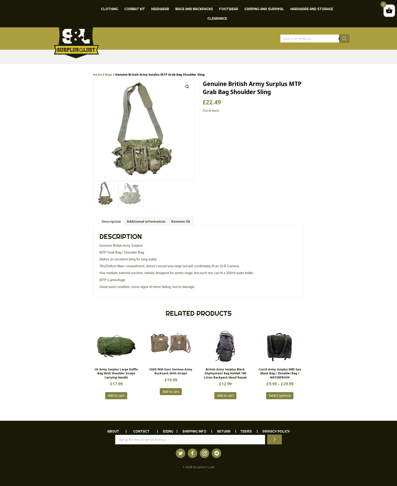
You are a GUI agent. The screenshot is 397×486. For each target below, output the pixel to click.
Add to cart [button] (116, 395)
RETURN (223, 431)
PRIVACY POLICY (276, 431)
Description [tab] (111, 221)
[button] (187, 87)
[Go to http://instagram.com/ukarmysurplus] (204, 453)
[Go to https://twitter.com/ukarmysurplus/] (180, 453)
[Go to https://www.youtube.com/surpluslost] (216, 453)
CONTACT (141, 431)
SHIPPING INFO (194, 431)
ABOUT (113, 431)
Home (97, 74)
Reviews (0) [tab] (180, 221)
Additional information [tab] (146, 221)
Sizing (168, 431)
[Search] (344, 38)
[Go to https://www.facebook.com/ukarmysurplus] (192, 453)
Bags (108, 74)
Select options (280, 395)
